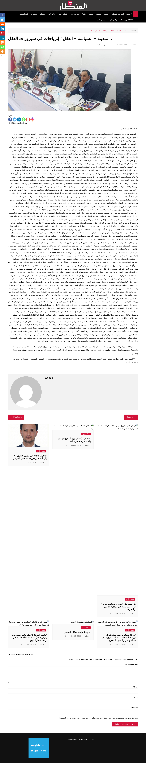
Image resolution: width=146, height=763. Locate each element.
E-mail (134, 697)
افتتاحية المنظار (118, 14)
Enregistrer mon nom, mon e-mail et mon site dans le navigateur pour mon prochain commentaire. (97, 718)
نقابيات (42, 14)
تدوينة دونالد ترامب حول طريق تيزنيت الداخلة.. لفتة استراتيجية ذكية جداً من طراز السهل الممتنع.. (118, 637)
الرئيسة (129, 14)
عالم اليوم (51, 14)
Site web (134, 707)
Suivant (130, 417)
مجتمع (91, 14)
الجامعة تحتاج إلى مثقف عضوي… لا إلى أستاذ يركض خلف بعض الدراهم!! (29, 457)
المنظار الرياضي (116, 19)
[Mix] (2, 42)
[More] (2, 51)
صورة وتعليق (102, 19)
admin (134, 45)
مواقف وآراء (74, 14)
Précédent (17, 417)
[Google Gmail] (28, 119)
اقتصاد (106, 14)
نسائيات (34, 14)
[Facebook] (10, 119)
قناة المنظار (23, 14)
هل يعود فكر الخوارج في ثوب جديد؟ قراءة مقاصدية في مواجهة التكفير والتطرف (118, 606)
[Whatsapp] (24, 119)
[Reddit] (2, 24)
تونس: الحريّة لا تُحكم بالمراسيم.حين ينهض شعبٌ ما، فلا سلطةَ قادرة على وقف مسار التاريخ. (29, 637)
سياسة (98, 14)
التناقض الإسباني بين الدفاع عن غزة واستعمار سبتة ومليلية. (74, 440)
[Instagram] (32, 119)
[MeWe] (2, 38)
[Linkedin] (19, 119)
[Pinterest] (2, 33)
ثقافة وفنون (62, 14)
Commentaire (131, 664)
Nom (135, 687)
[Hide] (1, 56)
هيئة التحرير (128, 19)
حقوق (84, 14)
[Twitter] (15, 119)
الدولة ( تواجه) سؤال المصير (77, 632)
